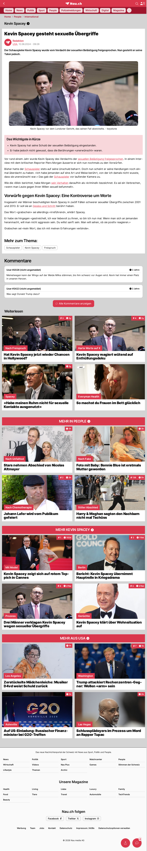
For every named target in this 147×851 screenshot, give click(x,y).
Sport (63, 759)
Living (35, 789)
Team (32, 828)
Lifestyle (7, 770)
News (6, 759)
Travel (64, 794)
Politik (35, 759)
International (31, 16)
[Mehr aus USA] (73, 638)
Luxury (93, 789)
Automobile (95, 794)
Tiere (34, 794)
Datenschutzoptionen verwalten (114, 828)
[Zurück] (4, 3)
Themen (36, 770)
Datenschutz (66, 828)
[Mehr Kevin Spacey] (73, 530)
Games (93, 764)
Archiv (64, 770)
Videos (35, 764)
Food (5, 794)
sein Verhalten (59, 182)
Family (121, 789)
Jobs (41, 828)
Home (7, 16)
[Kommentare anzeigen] (137, 843)
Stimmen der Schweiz (129, 764)
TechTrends (124, 794)
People (17, 16)
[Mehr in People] (73, 421)
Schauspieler (32, 168)
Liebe (63, 789)
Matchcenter (96, 759)
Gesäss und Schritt (44, 206)
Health (6, 789)
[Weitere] (129, 10)
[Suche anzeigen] (137, 3)
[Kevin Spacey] (73, 24)
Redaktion (18, 40)
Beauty (6, 799)
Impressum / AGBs (85, 828)
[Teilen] (125, 843)
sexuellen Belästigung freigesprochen (100, 158)
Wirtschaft (8, 764)
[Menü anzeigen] (142, 3)
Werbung (21, 828)
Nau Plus (65, 764)
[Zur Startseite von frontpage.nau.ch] (73, 3)
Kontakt (52, 828)
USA (15, 44)
